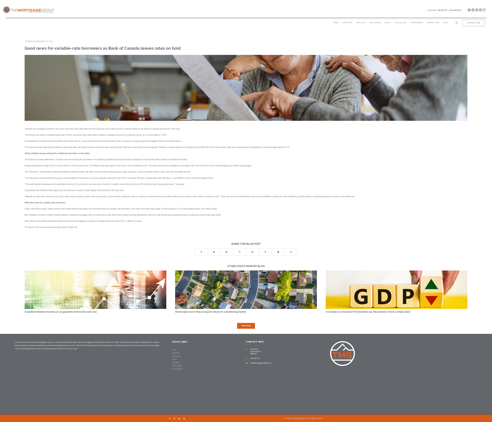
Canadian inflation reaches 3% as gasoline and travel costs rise (61, 311)
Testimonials (416, 23)
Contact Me (473, 23)
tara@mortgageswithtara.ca (261, 363)
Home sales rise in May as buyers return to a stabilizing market (210, 311)
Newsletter (433, 23)
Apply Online (177, 365)
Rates (387, 23)
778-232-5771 (442, 10)
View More (246, 325)
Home (335, 23)
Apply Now (347, 23)
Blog (445, 23)
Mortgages (375, 23)
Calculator (400, 23)
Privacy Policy (177, 368)
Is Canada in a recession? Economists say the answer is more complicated (368, 311)
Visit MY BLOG (455, 10)
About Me (361, 23)
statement (33, 141)
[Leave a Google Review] (480, 10)
